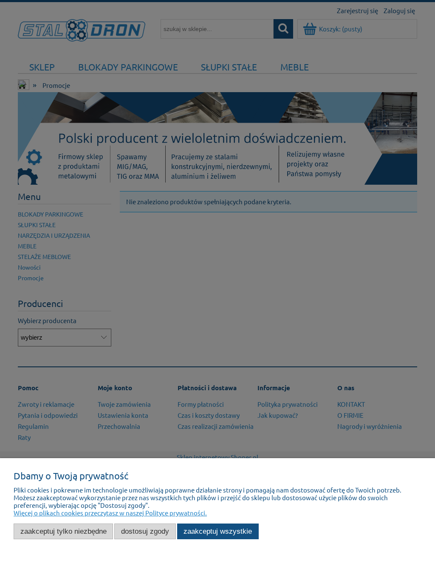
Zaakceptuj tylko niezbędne (63, 531)
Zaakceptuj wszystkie (218, 531)
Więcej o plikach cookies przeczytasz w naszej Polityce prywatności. (110, 513)
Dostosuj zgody (145, 531)
